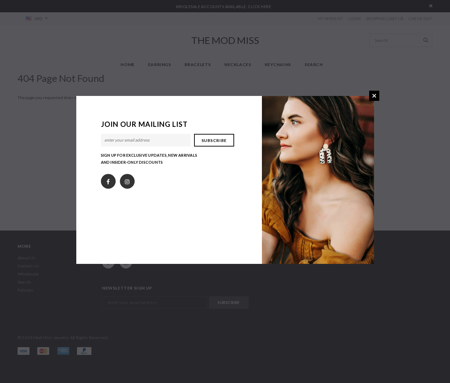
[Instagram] (127, 179)
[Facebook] (108, 179)
